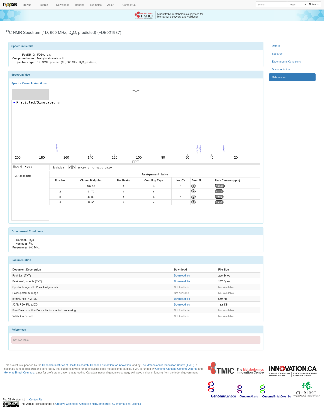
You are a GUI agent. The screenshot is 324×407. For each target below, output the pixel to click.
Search (44, 5)
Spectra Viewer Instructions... (30, 83)
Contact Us (129, 5)
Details (276, 46)
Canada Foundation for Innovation (110, 365)
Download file (182, 275)
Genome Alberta (187, 368)
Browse (27, 5)
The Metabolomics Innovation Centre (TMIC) (167, 365)
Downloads (62, 5)
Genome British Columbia (19, 372)
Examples (96, 5)
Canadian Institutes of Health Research (65, 365)
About (111, 5)
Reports (79, 5)
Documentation (281, 69)
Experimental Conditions (286, 61)
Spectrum (277, 53)
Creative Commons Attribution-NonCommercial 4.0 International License (98, 404)
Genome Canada (165, 368)
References (279, 77)
